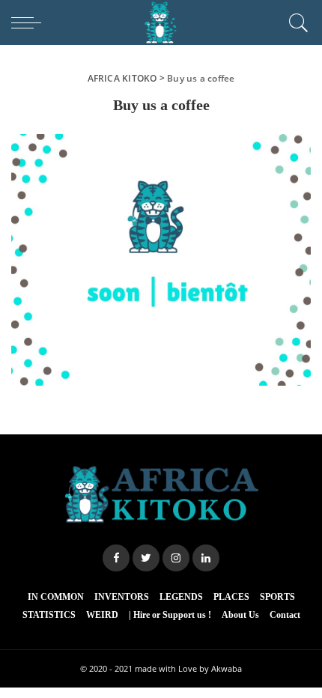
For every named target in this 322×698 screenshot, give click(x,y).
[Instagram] (175, 557)
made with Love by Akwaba (188, 668)
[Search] (296, 22)
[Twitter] (146, 557)
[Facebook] (116, 557)
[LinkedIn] (205, 557)
